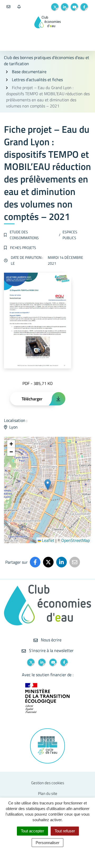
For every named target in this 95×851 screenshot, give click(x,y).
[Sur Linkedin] (61, 562)
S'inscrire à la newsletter (51, 650)
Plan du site (47, 793)
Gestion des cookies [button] (47, 783)
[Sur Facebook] (35, 562)
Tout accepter (32, 831)
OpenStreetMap (75, 540)
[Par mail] (74, 562)
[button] (47, 484)
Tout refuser (65, 831)
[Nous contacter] (8, 7)
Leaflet (47, 540)
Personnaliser (47, 842)
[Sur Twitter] (48, 562)
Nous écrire (50, 640)
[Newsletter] (19, 7)
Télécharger (32, 399)
